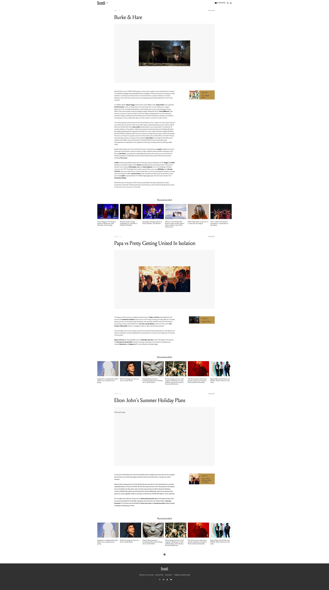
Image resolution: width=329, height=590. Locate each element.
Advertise (159, 575)
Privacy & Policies (146, 575)
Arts (115, 10)
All (120, 10)
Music (116, 236)
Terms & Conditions (182, 575)
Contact (168, 575)
